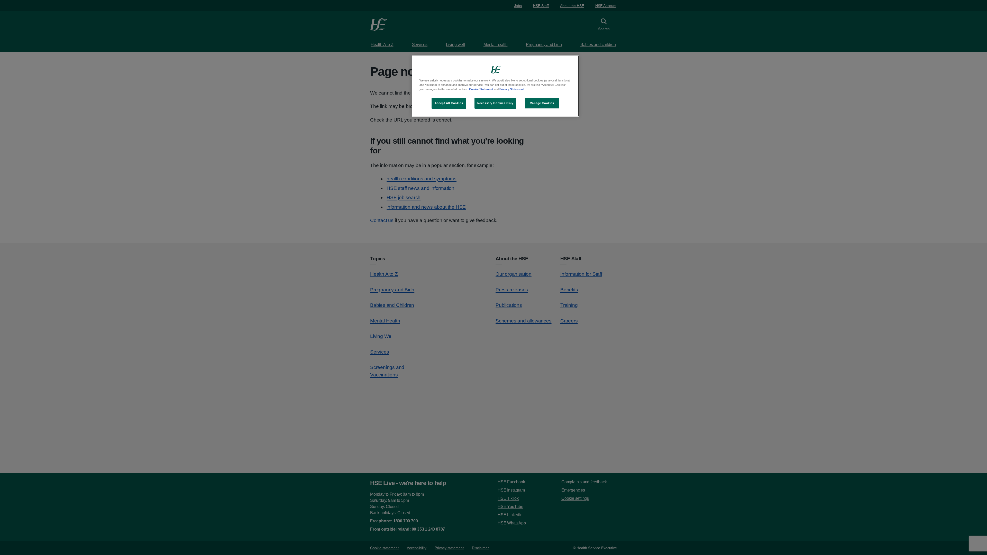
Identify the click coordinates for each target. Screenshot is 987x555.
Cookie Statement (481, 89)
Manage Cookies (542, 103)
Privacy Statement (511, 89)
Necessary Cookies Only (495, 103)
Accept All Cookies (449, 103)
